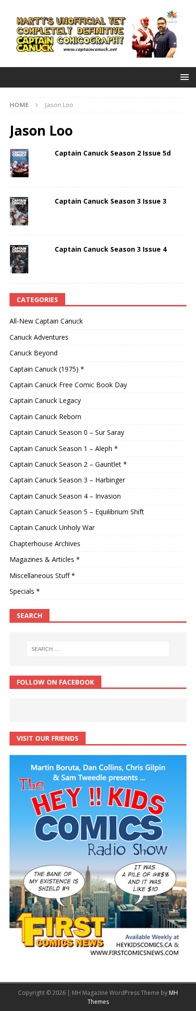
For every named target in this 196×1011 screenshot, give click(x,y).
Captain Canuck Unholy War (52, 527)
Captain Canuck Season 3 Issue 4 (111, 249)
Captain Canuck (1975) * (47, 368)
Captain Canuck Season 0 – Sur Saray (67, 432)
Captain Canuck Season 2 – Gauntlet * (68, 464)
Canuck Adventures (39, 337)
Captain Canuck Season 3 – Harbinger (67, 479)
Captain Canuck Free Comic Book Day (68, 384)
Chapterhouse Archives (45, 543)
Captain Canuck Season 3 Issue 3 (111, 201)
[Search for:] (98, 649)
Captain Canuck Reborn (45, 416)
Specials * (25, 591)
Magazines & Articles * (45, 559)
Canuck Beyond (34, 352)
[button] (183, 76)
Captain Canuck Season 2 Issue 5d (113, 152)
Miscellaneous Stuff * (42, 575)
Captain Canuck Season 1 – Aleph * (64, 448)
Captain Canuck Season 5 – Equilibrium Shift (77, 511)
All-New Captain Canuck (46, 320)
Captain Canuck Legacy (45, 400)
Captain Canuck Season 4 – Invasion (65, 496)
